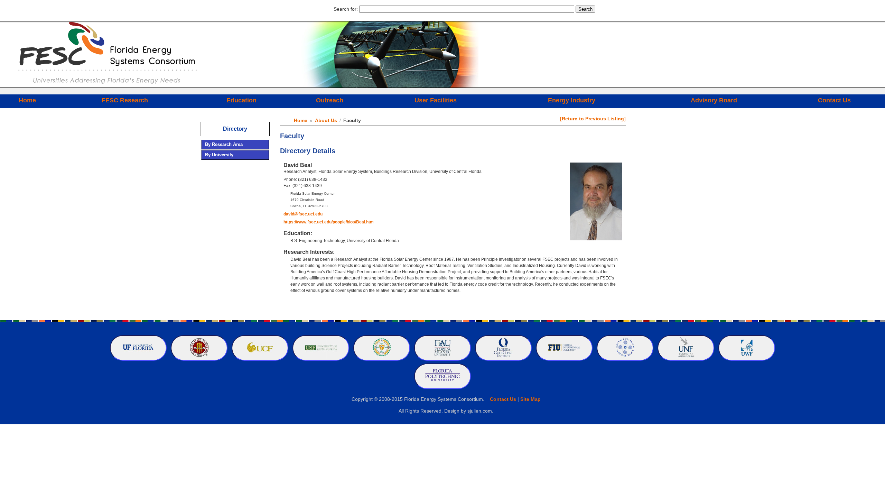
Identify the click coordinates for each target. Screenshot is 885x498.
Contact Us (834, 100)
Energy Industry (571, 100)
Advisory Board (714, 100)
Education (241, 100)
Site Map (530, 399)
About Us (326, 120)
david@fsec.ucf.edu (303, 214)
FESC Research (125, 100)
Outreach (329, 100)
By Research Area (224, 144)
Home (27, 100)
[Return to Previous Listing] (593, 118)
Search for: (346, 9)
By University (219, 154)
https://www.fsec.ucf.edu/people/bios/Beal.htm (328, 222)
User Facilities (435, 100)
